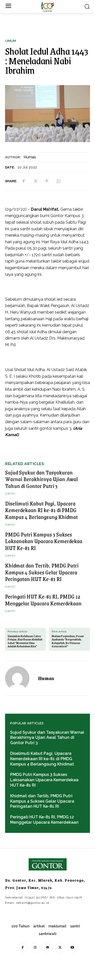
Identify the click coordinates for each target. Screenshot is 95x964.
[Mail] (47, 948)
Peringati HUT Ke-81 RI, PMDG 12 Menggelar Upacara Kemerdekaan (43, 599)
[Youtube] (72, 948)
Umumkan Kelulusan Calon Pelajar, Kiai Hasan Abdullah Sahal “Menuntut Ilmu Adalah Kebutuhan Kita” (25, 641)
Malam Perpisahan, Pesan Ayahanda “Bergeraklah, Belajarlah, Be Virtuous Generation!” (68, 641)
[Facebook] (23, 181)
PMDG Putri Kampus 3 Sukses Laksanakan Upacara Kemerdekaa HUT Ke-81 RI (43, 541)
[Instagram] (35, 948)
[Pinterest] (47, 181)
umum (10, 40)
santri (10, 493)
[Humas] (20, 678)
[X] (35, 181)
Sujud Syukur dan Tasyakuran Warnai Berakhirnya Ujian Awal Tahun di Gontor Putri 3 (41, 479)
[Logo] (47, 6)
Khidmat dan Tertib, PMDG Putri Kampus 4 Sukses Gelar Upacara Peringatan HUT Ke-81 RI (42, 572)
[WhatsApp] (58, 181)
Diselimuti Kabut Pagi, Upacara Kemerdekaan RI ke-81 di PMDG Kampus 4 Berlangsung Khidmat (41, 510)
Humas (30, 157)
